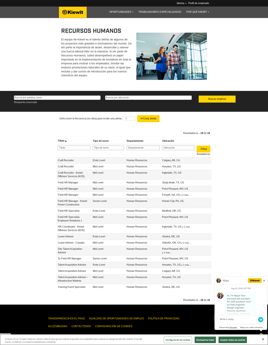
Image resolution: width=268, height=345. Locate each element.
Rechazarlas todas (205, 339)
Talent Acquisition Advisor (72, 264)
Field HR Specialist (68, 210)
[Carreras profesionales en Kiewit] (73, 12)
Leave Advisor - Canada (71, 242)
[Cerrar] (263, 339)
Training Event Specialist (71, 287)
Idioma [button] (181, 3)
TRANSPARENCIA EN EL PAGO (66, 318)
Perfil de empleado (198, 3)
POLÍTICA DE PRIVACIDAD (163, 318)
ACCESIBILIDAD (57, 326)
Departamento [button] (135, 141)
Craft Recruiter (66, 160)
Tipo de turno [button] (101, 141)
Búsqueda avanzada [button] (25, 102)
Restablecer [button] (203, 154)
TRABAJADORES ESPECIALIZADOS (159, 12)
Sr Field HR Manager (69, 258)
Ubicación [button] (168, 141)
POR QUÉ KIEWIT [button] (197, 12)
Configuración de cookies (113, 326)
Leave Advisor (66, 236)
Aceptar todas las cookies (232, 339)
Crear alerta (149, 118)
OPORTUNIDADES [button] (120, 12)
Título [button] (61, 140)
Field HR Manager (68, 182)
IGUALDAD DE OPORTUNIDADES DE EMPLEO (116, 318)
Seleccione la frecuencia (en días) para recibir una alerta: (90, 118)
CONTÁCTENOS (81, 326)
